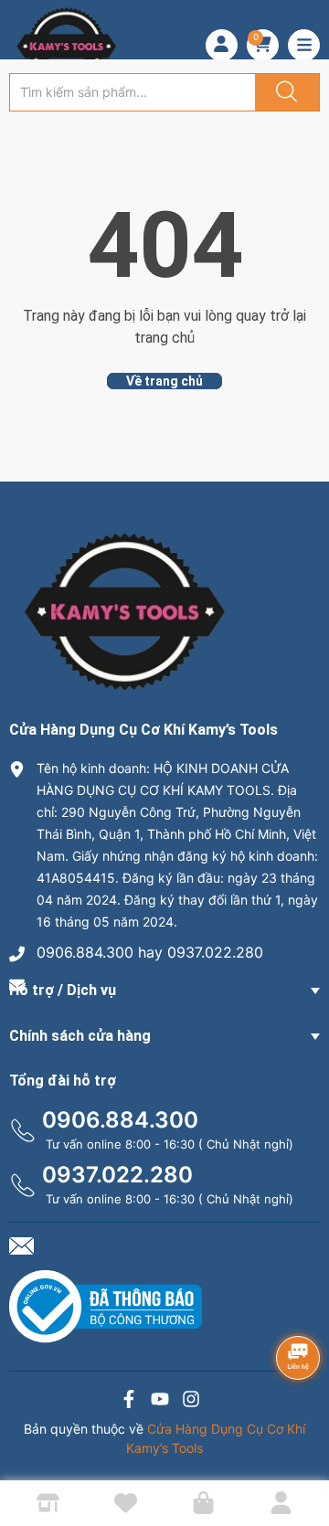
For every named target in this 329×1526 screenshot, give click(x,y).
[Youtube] (160, 1401)
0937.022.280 (117, 1174)
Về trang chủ (164, 381)
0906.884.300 (120, 1120)
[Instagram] (191, 1401)
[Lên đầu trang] (299, 1448)
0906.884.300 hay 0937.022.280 (150, 952)
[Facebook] (129, 1401)
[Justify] (284, 92)
